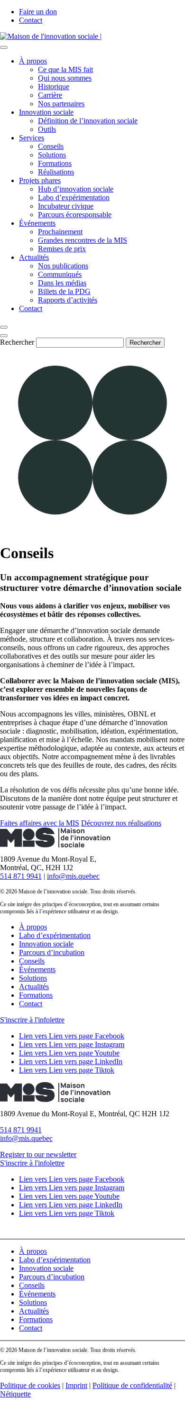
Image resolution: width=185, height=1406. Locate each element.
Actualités (34, 257)
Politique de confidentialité (132, 1385)
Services (31, 138)
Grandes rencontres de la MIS (82, 240)
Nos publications (63, 266)
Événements (37, 223)
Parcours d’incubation (51, 952)
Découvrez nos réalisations (121, 823)
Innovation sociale (46, 112)
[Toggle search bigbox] (4, 327)
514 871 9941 (21, 876)
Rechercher (17, 342)
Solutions (52, 155)
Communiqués (60, 274)
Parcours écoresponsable (74, 215)
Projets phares (40, 180)
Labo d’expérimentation (74, 197)
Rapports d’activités (67, 300)
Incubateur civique (65, 206)
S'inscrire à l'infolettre (32, 1020)
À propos (33, 61)
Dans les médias (62, 283)
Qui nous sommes (65, 78)
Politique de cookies (30, 1385)
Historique (53, 87)
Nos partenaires (61, 104)
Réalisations (56, 172)
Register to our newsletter (38, 1154)
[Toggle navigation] (4, 47)
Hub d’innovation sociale (75, 189)
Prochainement (60, 232)
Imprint (76, 1385)
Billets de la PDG (64, 291)
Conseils (51, 146)
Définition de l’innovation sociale (88, 121)
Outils (47, 129)
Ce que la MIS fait (65, 69)
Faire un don (38, 12)
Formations (55, 163)
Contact (30, 20)
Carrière (50, 95)
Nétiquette (15, 1394)
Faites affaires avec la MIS (39, 823)
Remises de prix (62, 249)
